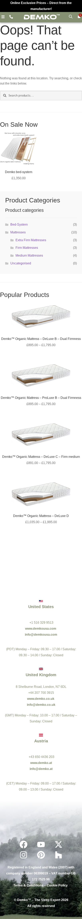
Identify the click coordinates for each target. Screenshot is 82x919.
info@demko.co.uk (41, 704)
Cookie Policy (57, 885)
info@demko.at (41, 769)
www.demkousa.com (41, 628)
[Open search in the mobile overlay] (71, 16)
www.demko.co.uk (41, 698)
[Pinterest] (41, 855)
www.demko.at (41, 763)
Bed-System (19, 224)
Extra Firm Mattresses (31, 240)
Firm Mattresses (27, 247)
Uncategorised (20, 263)
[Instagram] (23, 855)
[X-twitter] (58, 844)
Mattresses (18, 232)
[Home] (42, 16)
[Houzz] (58, 855)
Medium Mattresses (29, 255)
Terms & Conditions (28, 885)
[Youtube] (41, 844)
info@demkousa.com (41, 634)
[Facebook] (23, 844)
